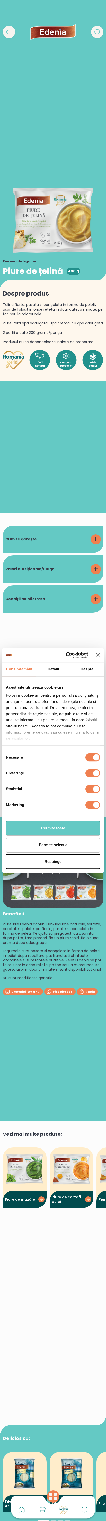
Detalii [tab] (53, 669)
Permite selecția (53, 845)
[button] (43, 1218)
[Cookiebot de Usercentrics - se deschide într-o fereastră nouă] (66, 655)
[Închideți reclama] (98, 655)
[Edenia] (53, 32)
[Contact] (84, 1510)
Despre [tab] (87, 669)
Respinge (53, 861)
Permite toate (53, 828)
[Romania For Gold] (63, 1510)
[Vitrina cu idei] (42, 1510)
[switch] (92, 773)
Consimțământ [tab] (19, 669)
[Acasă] (21, 1510)
